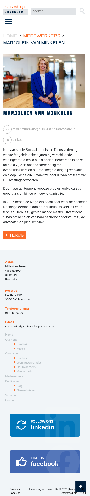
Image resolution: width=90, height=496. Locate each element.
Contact (10, 400)
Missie (21, 348)
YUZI (83, 493)
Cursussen (12, 353)
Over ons (11, 339)
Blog (20, 386)
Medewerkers (14, 376)
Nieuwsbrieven (26, 390)
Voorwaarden (25, 371)
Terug (16, 235)
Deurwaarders (26, 367)
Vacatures (11, 395)
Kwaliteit (22, 344)
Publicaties (12, 381)
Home (9, 334)
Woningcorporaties (29, 362)
